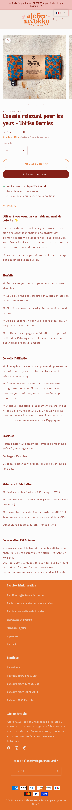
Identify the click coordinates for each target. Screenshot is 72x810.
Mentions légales (16, 628)
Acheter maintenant (36, 174)
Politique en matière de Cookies (25, 611)
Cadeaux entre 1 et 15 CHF (22, 676)
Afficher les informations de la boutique (30, 196)
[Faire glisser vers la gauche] (28, 105)
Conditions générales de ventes (25, 595)
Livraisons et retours (19, 620)
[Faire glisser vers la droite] (44, 105)
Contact (11, 644)
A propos (12, 636)
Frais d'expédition (11, 137)
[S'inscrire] (57, 771)
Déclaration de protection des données (30, 603)
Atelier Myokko (22, 800)
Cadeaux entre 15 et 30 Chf (23, 684)
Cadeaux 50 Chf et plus (20, 700)
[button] (7, 19)
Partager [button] (12, 206)
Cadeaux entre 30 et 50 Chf (23, 692)
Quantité (8, 143)
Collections (13, 667)
